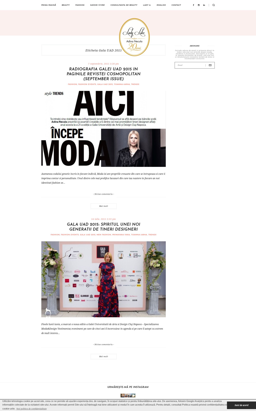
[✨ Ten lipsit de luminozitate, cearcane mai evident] (122, 395)
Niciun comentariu (104, 194)
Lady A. (147, 5)
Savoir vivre (97, 5)
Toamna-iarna (122, 84)
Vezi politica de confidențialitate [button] (31, 408)
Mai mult (103, 206)
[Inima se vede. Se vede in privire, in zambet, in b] (126, 395)
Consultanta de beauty (124, 5)
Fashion (79, 5)
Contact (176, 5)
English (161, 5)
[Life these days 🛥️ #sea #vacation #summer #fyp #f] (130, 395)
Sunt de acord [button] (241, 405)
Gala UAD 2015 (105, 84)
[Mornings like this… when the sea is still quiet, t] (133, 395)
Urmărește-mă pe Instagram (128, 387)
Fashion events (87, 84)
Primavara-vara (121, 235)
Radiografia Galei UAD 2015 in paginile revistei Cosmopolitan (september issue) (104, 74)
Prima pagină (48, 5)
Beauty (66, 5)
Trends (135, 84)
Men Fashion (104, 235)
